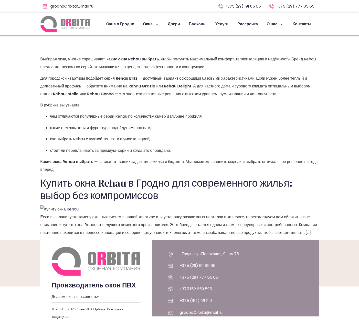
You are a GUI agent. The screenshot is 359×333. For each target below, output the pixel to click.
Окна (148, 24)
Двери (174, 24)
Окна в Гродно (120, 24)
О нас (272, 24)
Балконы (198, 24)
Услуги (222, 24)
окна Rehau (129, 59)
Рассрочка (247, 24)
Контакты (302, 24)
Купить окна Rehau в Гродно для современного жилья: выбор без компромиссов (166, 189)
